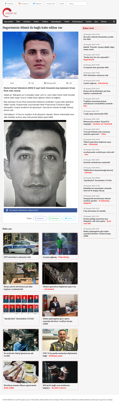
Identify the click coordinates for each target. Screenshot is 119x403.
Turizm (88, 21)
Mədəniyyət (77, 21)
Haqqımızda (51, 4)
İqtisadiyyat (56, 21)
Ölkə (18, 21)
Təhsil (66, 21)
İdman (103, 21)
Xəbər (36, 21)
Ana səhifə (8, 21)
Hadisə (45, 21)
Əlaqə (62, 4)
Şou (96, 21)
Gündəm (27, 21)
